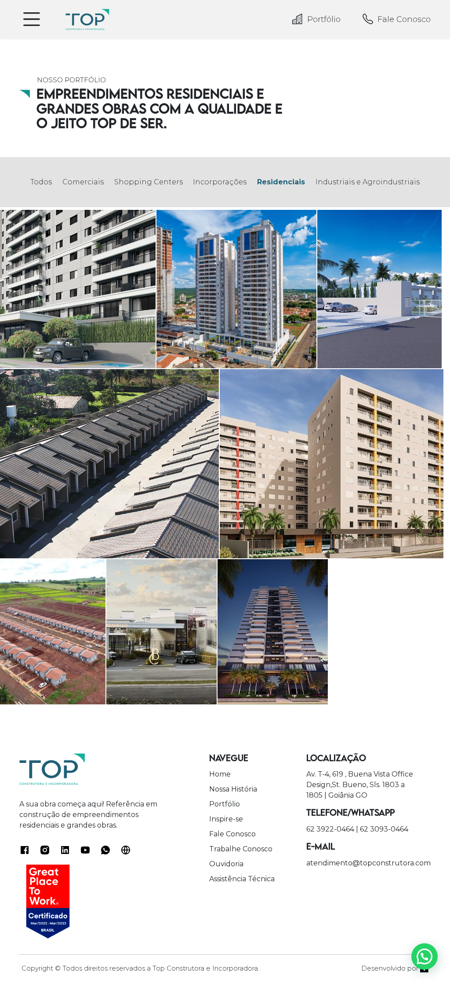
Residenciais (281, 182)
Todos (41, 182)
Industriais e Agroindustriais (368, 182)
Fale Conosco (404, 19)
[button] (424, 956)
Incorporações (220, 182)
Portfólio (324, 19)
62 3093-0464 (384, 829)
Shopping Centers (148, 182)
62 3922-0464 (330, 829)
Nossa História (233, 789)
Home (220, 774)
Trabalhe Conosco (240, 849)
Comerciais (83, 182)
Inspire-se (226, 819)
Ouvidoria (226, 864)
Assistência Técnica (242, 879)
